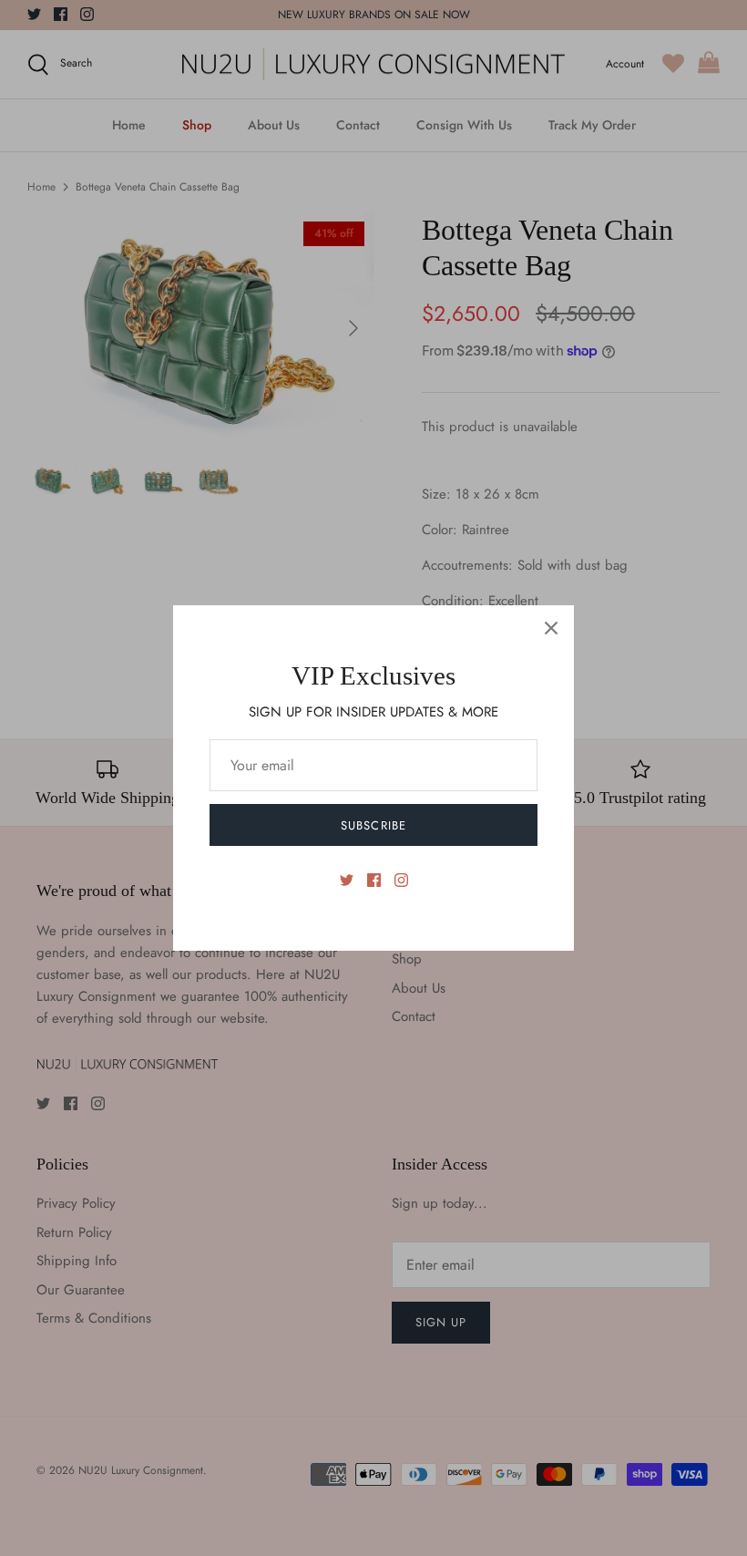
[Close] (551, 628)
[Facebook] (374, 880)
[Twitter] (346, 880)
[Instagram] (401, 880)
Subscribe (373, 825)
